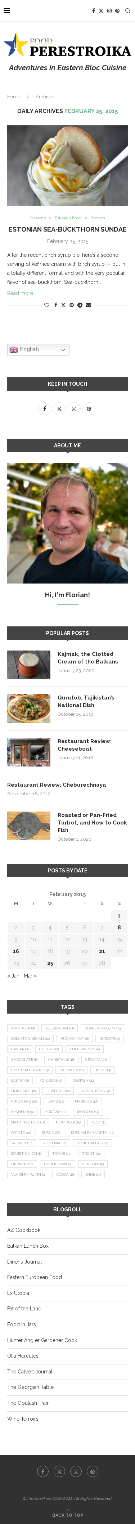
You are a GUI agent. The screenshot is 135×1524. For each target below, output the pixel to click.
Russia (51, 1133)
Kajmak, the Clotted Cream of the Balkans (88, 658)
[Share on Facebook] (55, 305)
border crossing (103, 1028)
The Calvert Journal (30, 1372)
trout (91, 1154)
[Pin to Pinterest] (71, 305)
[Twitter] (101, 10)
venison (93, 1164)
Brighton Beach (30, 1039)
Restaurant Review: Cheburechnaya (56, 785)
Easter (20, 1080)
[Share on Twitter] (63, 305)
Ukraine (22, 1164)
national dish (28, 1122)
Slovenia (54, 1143)
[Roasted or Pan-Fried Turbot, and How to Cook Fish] (28, 826)
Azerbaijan (59, 1028)
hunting (58, 1091)
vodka (65, 1174)
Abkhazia (23, 1028)
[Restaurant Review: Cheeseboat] (28, 752)
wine (93, 1174)
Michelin (22, 1112)
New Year (68, 1122)
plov (98, 1122)
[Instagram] (109, 10)
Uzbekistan (57, 1164)
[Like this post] (46, 305)
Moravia (55, 1112)
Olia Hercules (23, 1356)
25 (50, 963)
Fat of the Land (24, 1308)
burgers (109, 1039)
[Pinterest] (117, 10)
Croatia (96, 1060)
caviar (19, 1049)
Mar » (30, 976)
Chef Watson (84, 1049)
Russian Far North (92, 1133)
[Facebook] (93, 10)
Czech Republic (30, 1070)
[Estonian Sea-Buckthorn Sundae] (67, 165)
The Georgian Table (30, 1387)
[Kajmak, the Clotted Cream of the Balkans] (28, 665)
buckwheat (74, 1039)
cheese (49, 1049)
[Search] (127, 10)
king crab (24, 1101)
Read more (20, 293)
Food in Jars (21, 1324)
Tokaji (61, 1154)
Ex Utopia (18, 1293)
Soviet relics (92, 1143)
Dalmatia (71, 1070)
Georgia (83, 1080)
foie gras (51, 1080)
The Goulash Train (28, 1403)
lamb (56, 1101)
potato (21, 1133)
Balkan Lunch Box (28, 1246)
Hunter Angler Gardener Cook (42, 1340)
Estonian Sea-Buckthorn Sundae (68, 229)
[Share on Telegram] (79, 305)
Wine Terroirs (23, 1419)
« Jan (13, 976)
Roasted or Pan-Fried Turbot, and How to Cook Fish (92, 822)
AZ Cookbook (23, 1230)
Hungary (23, 1091)
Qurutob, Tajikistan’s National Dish (86, 701)
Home (13, 96)
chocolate (24, 1060)
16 (16, 951)
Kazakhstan (95, 1091)
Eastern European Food (34, 1277)
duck (102, 1070)
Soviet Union (26, 1154)
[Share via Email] (88, 305)
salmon (21, 1143)
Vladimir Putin (28, 1174)
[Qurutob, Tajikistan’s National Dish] (28, 708)
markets (86, 1101)
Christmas (61, 1060)
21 (102, 951)
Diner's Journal (24, 1262)
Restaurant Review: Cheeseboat (85, 745)
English (28, 350)
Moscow (88, 1112)
